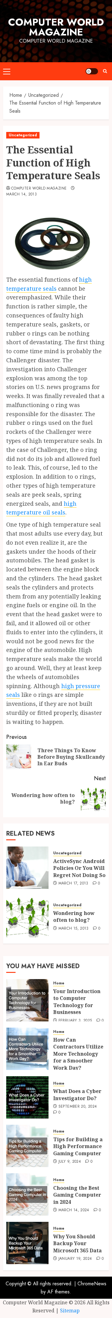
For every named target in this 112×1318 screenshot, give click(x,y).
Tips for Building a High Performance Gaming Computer (78, 1146)
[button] (6, 71)
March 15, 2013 (73, 928)
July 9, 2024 (69, 1161)
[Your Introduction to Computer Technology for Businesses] (27, 1000)
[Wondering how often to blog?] (27, 916)
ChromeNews (91, 1283)
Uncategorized (23, 135)
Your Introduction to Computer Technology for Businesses (76, 1001)
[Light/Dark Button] (92, 71)
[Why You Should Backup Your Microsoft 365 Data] (27, 1243)
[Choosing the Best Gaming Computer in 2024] (27, 1194)
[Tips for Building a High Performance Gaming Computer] (27, 1146)
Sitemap (70, 1310)
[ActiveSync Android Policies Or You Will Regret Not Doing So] (27, 868)
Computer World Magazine (56, 27)
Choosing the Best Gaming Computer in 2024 (77, 1194)
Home (58, 983)
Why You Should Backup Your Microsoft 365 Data (77, 1243)
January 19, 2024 (75, 1258)
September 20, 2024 (77, 1106)
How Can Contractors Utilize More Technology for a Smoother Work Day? (78, 1053)
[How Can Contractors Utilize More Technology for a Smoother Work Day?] (27, 1049)
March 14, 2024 (73, 1210)
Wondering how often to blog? (74, 916)
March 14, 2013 (21, 194)
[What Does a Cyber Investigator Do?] (27, 1097)
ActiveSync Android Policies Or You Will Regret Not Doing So (79, 868)
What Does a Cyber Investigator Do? (77, 1094)
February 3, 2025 (75, 1020)
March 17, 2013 (73, 883)
